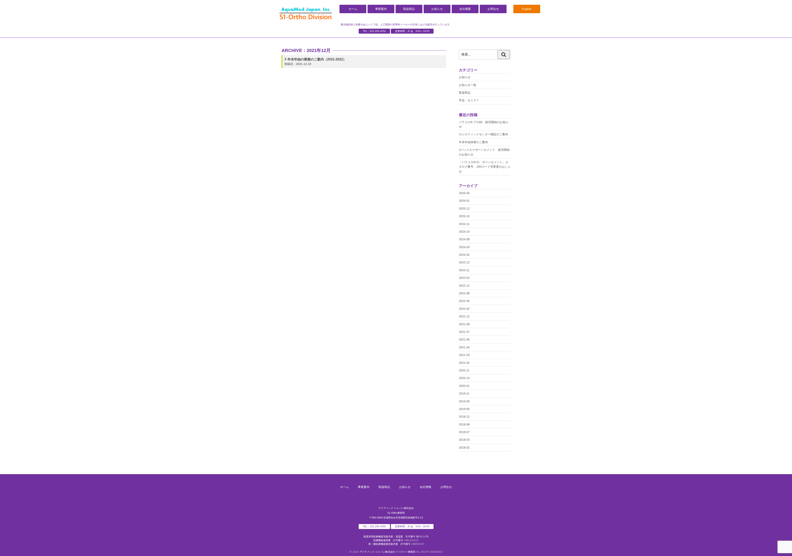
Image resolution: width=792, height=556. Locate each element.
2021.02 (464, 362)
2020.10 (464, 378)
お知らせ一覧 (467, 85)
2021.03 (464, 355)
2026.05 (464, 193)
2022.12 (464, 285)
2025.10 (464, 216)
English (527, 9)
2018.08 (464, 424)
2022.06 (464, 301)
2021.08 (464, 324)
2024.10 (464, 231)
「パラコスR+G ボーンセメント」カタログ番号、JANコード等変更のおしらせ (484, 166)
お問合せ (493, 9)
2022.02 (464, 308)
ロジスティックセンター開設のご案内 (483, 134)
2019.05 (464, 409)
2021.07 (464, 331)
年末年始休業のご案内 (473, 142)
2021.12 (464, 316)
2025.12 (464, 208)
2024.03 (464, 247)
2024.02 (464, 254)
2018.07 (464, 432)
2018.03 (464, 439)
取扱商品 (409, 9)
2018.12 (464, 416)
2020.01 (464, 386)
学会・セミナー (469, 100)
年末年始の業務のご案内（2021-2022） (317, 59)
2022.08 (464, 293)
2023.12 (464, 262)
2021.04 (464, 347)
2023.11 (464, 270)
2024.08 (464, 239)
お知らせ (437, 9)
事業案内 (381, 9)
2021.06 (464, 339)
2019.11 (464, 393)
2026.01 (464, 200)
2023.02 (464, 277)
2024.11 (464, 224)
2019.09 (464, 401)
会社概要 (465, 9)
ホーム (353, 9)
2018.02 (464, 447)
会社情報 (425, 487)
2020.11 (464, 370)
